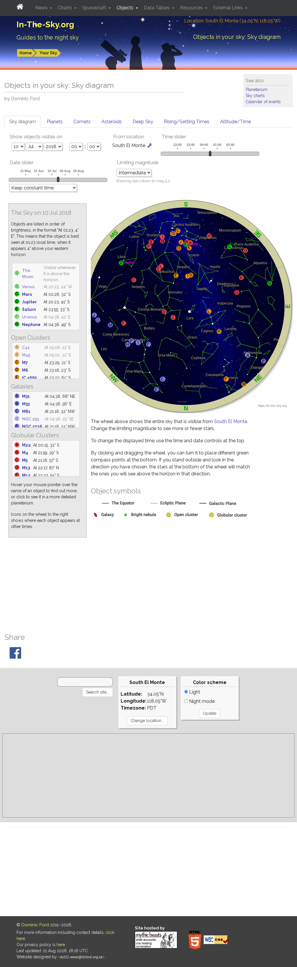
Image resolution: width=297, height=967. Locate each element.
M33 (26, 404)
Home (25, 53)
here (61, 944)
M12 (26, 475)
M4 (25, 452)
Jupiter (29, 302)
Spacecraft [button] (94, 7)
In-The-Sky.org (45, 24)
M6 (25, 370)
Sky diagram (22, 121)
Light (194, 692)
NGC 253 (30, 419)
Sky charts (255, 95)
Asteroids (112, 121)
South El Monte (230, 421)
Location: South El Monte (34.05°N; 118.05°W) (232, 21)
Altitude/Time (235, 121)
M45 (26, 355)
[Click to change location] (150, 145)
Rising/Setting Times (186, 121)
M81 (26, 411)
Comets (81, 121)
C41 (26, 347)
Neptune (31, 324)
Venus (28, 286)
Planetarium (256, 89)
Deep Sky (143, 121)
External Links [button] (228, 7)
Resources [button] (192, 7)
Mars (27, 294)
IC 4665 (29, 377)
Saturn (29, 309)
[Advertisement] (148, 585)
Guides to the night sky (48, 37)
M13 (26, 467)
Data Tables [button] (157, 7)
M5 (25, 460)
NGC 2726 (32, 426)
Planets (55, 121)
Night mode (201, 701)
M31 (26, 396)
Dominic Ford (35, 924)
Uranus (29, 317)
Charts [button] (65, 7)
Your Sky (48, 53)
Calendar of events (263, 101)
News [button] (42, 7)
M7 (25, 362)
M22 (26, 445)
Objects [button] (126, 7)
